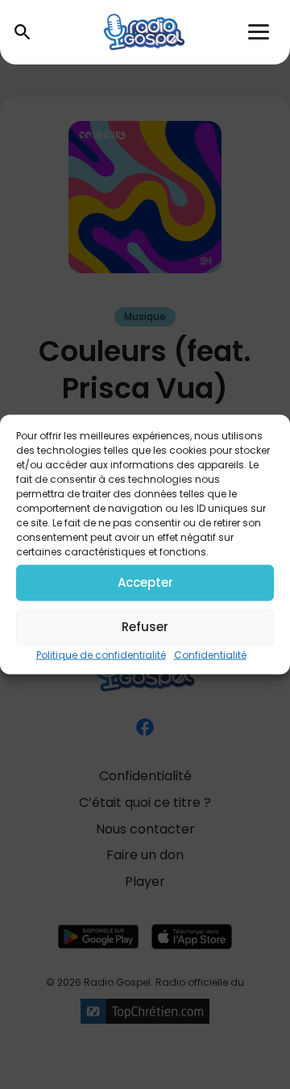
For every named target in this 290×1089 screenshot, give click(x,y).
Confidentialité (210, 654)
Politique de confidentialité (101, 654)
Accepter (145, 582)
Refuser (145, 626)
